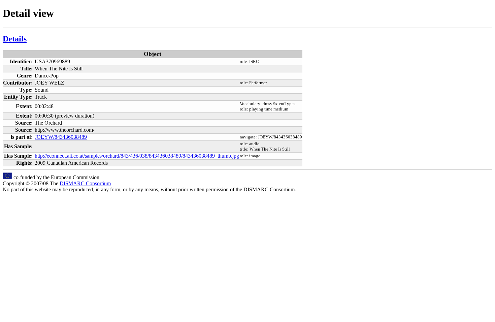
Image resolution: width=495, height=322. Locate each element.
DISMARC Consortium (85, 183)
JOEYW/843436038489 (61, 137)
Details (15, 38)
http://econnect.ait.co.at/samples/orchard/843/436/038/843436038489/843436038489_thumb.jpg (137, 156)
